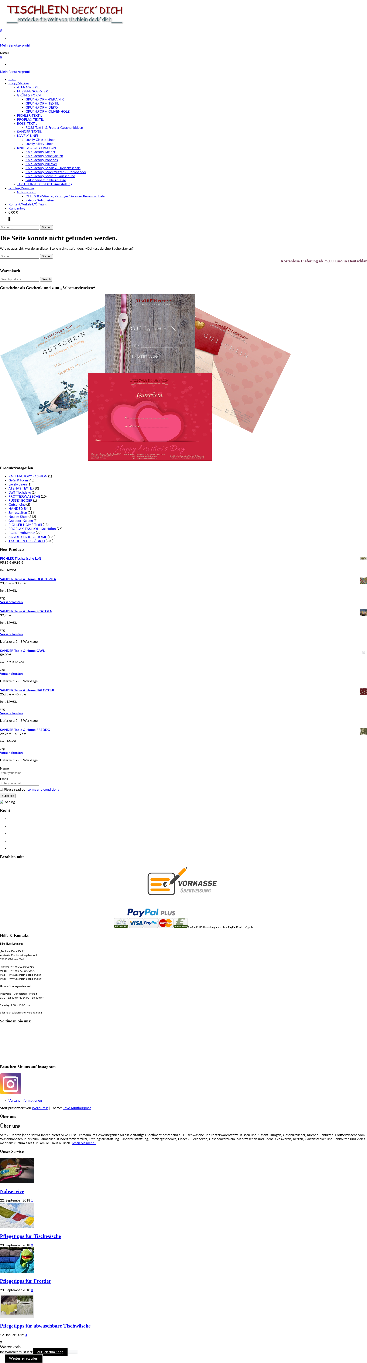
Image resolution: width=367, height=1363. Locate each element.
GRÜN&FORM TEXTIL (42, 103)
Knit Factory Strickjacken (44, 156)
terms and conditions (43, 789)
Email (4, 779)
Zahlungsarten (17, 848)
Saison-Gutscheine (39, 200)
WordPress (40, 1108)
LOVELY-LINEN (28, 135)
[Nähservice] (17, 1182)
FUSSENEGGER (20, 500)
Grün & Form (26, 192)
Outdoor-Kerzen (20, 520)
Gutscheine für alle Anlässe (45, 180)
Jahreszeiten (17, 512)
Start (12, 79)
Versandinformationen (25, 1100)
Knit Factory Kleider (40, 152)
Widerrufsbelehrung (21, 841)
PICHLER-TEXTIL (29, 115)
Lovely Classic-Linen (40, 140)
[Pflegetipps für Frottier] (17, 1272)
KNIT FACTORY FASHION (36, 148)
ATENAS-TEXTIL (29, 87)
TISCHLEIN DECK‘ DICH (26, 541)
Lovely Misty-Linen (39, 144)
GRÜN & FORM (29, 95)
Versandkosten (11, 602)
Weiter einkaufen (23, 1358)
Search (46, 279)
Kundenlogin (17, 208)
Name (4, 768)
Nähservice (12, 1191)
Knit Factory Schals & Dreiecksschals (52, 168)
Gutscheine (16, 504)
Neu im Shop (18, 516)
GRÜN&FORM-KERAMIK (44, 99)
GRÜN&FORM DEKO (41, 107)
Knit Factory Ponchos (41, 160)
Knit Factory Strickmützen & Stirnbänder (55, 172)
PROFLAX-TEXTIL (30, 119)
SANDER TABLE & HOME (27, 537)
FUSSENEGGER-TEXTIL (34, 91)
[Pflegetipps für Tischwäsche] (17, 1227)
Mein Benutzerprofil (15, 45)
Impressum (15, 833)
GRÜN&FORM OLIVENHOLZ (47, 111)
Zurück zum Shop (50, 1352)
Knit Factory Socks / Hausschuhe (50, 176)
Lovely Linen (17, 484)
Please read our (31, 789)
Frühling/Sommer (21, 188)
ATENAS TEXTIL (20, 488)
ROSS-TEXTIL (27, 123)
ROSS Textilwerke (21, 533)
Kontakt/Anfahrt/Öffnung (27, 204)
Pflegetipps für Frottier (25, 1281)
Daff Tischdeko (19, 492)
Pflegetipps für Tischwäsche (30, 1236)
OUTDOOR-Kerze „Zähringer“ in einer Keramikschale (64, 196)
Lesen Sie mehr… (84, 1143)
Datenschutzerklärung (22, 826)
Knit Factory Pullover (41, 164)
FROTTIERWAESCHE (24, 496)
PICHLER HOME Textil (25, 525)
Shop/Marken (18, 83)
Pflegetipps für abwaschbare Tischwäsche (45, 1326)
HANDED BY (18, 508)
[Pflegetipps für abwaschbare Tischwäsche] (17, 1316)
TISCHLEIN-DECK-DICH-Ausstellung (44, 184)
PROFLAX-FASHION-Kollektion (32, 529)
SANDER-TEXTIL (29, 131)
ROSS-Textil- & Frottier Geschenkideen (54, 127)
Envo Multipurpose (77, 1108)
